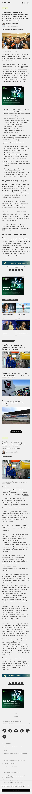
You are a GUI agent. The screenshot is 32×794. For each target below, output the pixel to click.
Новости (5, 8)
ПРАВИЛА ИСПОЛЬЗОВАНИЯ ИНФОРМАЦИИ (15, 760)
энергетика (9, 456)
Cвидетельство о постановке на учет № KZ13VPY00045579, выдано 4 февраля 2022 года (13, 779)
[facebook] (4, 737)
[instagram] (4, 731)
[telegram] (10, 731)
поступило (15, 240)
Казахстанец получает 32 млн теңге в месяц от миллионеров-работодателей (15, 375)
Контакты (6, 756)
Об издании (7, 743)
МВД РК (20, 29)
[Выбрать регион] (22, 3)
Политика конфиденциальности (13, 746)
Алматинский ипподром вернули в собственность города (13, 403)
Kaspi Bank (4, 29)
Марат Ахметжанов (13, 29)
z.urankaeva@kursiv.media (12, 26)
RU (26, 3)
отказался (5, 641)
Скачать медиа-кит (9, 763)
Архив (5, 750)
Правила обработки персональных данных (16, 753)
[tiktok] (22, 731)
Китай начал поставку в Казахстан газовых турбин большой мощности (13, 347)
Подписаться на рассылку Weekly (12, 721)
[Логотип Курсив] (6, 2)
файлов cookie (21, 786)
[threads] (28, 731)
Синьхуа (26, 494)
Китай (3, 456)
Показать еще (16, 431)
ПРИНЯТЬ (16, 790)
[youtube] (16, 731)
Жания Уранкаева (12, 23)
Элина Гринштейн (12, 452)
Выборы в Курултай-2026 (10, 766)
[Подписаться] (29, 723)
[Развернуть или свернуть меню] (29, 3)
